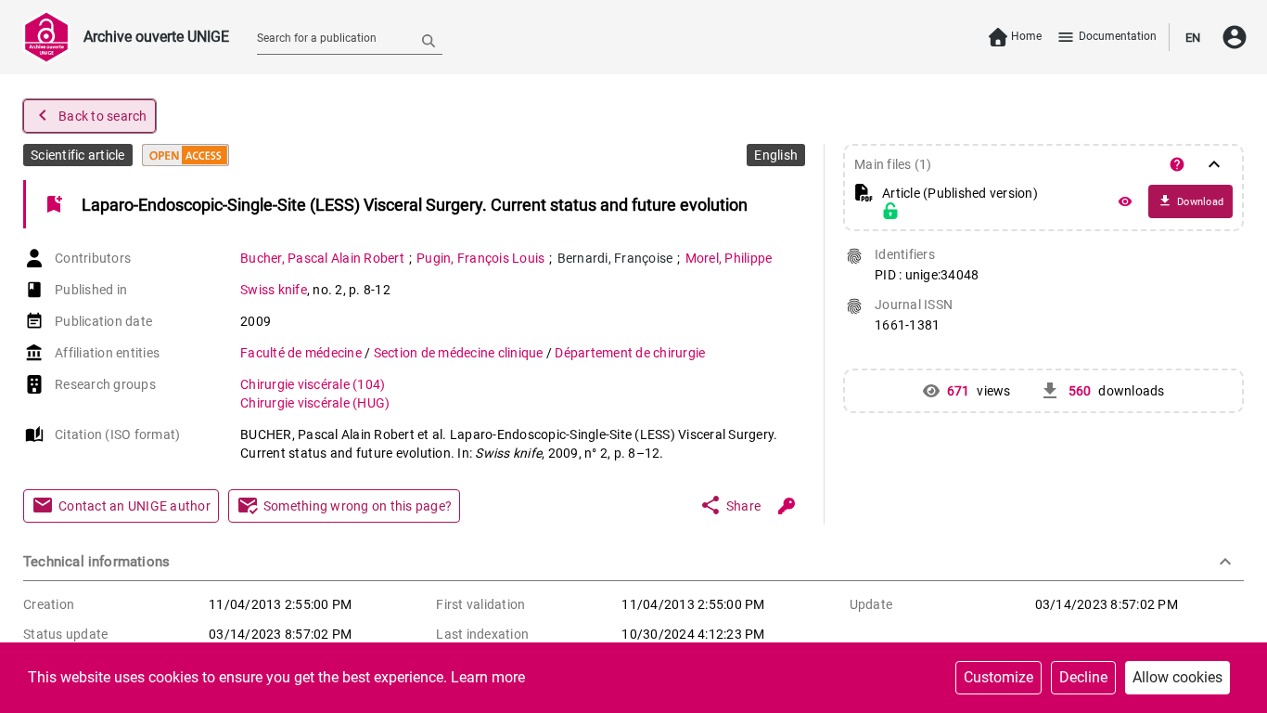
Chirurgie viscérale (312, 384)
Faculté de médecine (302, 352)
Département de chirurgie (630, 352)
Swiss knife (273, 289)
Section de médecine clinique (460, 352)
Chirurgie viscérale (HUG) (315, 402)
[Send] (428, 40)
